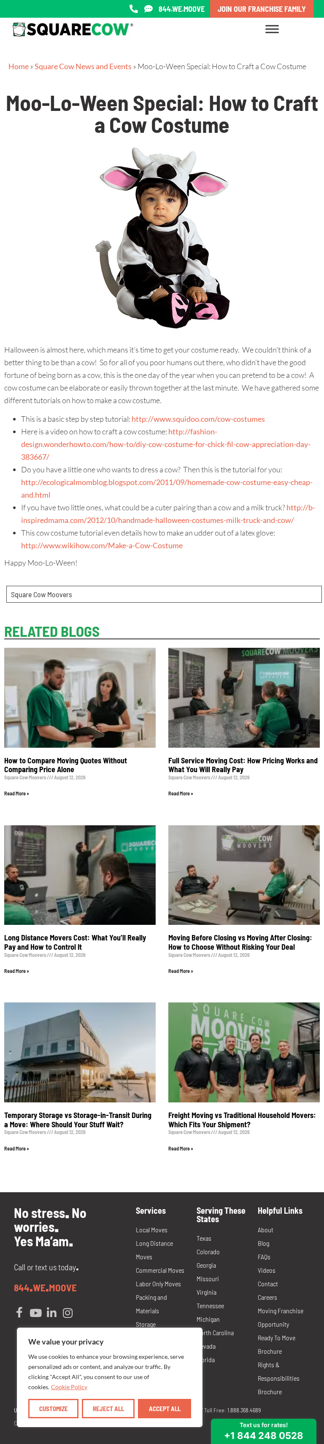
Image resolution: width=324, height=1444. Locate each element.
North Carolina (215, 1332)
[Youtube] (35, 1312)
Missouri (208, 1278)
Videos (266, 1270)
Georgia (206, 1265)
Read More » (16, 793)
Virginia (206, 1292)
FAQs (264, 1257)
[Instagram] (67, 1312)
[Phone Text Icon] (148, 9)
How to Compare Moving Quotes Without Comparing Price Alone (65, 765)
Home (18, 66)
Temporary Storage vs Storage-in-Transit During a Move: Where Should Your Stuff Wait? (77, 1119)
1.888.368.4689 (244, 1410)
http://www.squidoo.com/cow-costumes (198, 418)
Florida (206, 1359)
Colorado (208, 1251)
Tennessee (210, 1305)
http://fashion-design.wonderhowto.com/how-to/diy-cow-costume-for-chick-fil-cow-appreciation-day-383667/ (165, 444)
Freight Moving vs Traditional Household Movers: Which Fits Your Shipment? (242, 1119)
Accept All (165, 1408)
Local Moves (151, 1230)
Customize (53, 1408)
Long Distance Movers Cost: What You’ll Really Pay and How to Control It (75, 942)
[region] (109, 1377)
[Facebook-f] (19, 1312)
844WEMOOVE (45, 1287)
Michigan (208, 1319)
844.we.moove (182, 8)
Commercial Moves (160, 1270)
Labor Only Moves (158, 1284)
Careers (267, 1297)
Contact (268, 1284)
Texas (204, 1238)
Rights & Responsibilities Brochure (279, 1378)
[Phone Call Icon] (134, 9)
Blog (263, 1243)
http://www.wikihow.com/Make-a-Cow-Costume (102, 545)
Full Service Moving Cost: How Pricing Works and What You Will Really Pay (243, 765)
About (265, 1230)
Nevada (206, 1346)
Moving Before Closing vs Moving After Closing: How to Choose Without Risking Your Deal (240, 942)
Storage (146, 1324)
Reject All (108, 1408)
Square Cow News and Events (83, 66)
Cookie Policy (69, 1386)
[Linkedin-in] (51, 1312)
